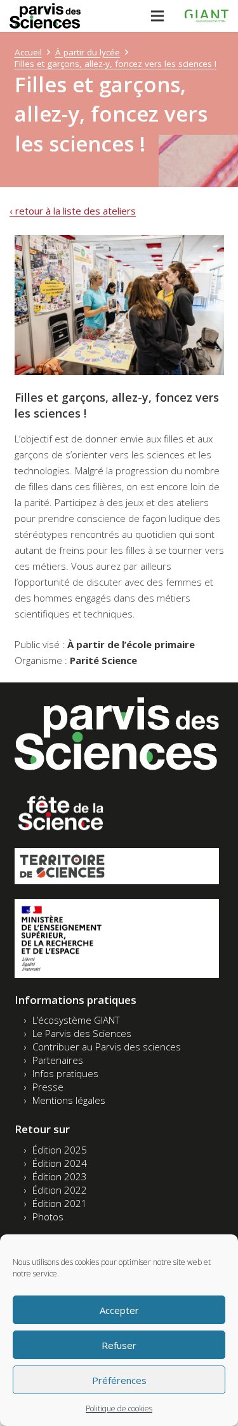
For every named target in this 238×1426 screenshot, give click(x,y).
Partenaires (57, 1060)
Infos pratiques (65, 1073)
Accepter (119, 1310)
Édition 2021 (59, 1203)
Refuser (119, 1345)
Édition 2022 (59, 1189)
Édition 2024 (59, 1163)
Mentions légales (68, 1100)
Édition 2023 (59, 1176)
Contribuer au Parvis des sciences (106, 1046)
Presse (47, 1086)
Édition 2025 (59, 1149)
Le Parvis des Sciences (81, 1033)
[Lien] (45, 16)
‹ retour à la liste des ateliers (73, 210)
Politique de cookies (119, 1408)
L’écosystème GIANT (75, 1019)
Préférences (119, 1380)
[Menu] (157, 16)
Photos (47, 1216)
